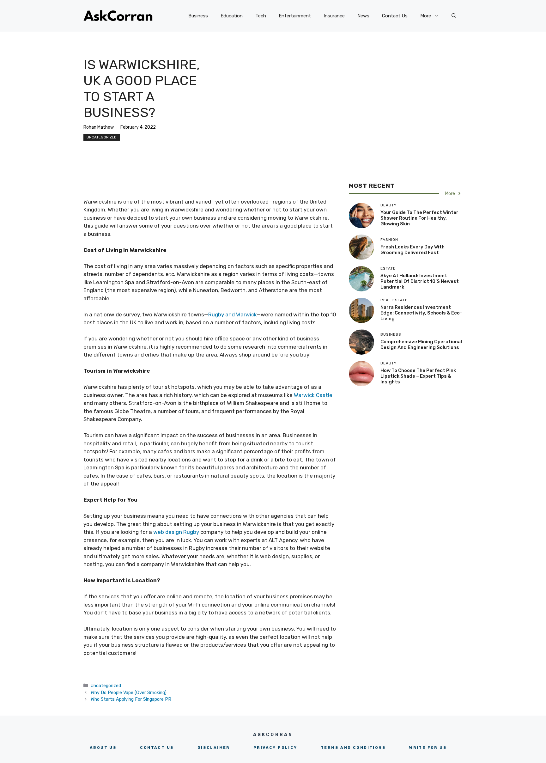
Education (232, 16)
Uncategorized (102, 137)
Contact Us (395, 16)
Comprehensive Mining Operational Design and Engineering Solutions (421, 344)
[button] (454, 15)
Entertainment (295, 16)
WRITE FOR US (428, 747)
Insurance (334, 16)
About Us (103, 747)
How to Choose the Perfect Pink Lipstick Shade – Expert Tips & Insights (418, 376)
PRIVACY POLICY (275, 747)
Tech (260, 16)
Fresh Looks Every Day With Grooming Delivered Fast (412, 249)
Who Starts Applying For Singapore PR (131, 699)
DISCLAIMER (213, 747)
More (425, 16)
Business (198, 16)
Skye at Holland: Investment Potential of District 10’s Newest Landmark (419, 281)
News (363, 16)
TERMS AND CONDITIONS (353, 747)
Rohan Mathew (98, 127)
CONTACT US (157, 747)
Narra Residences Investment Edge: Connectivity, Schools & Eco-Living (421, 312)
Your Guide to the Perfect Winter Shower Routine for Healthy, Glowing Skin (419, 218)
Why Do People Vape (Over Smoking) (129, 692)
